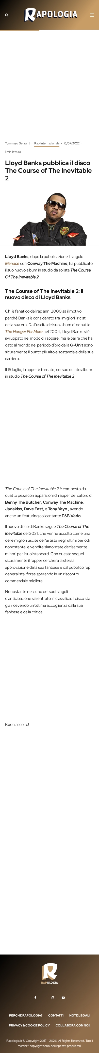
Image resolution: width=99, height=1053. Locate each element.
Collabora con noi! (73, 1025)
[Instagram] (53, 997)
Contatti (55, 1015)
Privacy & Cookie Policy (29, 1025)
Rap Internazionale (46, 143)
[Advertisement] (49, 89)
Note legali (79, 1015)
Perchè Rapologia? (25, 1015)
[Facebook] (35, 997)
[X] (44, 996)
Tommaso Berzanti (17, 143)
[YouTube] (63, 997)
